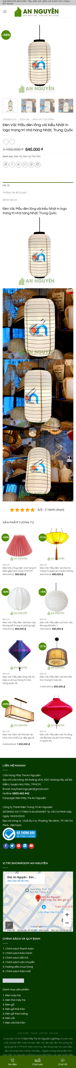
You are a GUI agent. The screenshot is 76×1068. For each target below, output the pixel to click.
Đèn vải (10, 1018)
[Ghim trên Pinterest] (31, 164)
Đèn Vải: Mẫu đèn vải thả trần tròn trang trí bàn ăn (56, 678)
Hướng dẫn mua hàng (19, 966)
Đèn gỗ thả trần (15, 1009)
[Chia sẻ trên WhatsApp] (6, 164)
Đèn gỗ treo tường (16, 1013)
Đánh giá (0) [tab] (10, 200)
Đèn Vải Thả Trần (43, 119)
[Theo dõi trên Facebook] (6, 846)
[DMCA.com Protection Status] (13, 980)
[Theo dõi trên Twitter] (12, 846)
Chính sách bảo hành (18, 953)
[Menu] (5, 11)
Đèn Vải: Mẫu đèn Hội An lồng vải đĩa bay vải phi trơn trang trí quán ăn (56, 737)
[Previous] (8, 60)
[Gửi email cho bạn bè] (25, 164)
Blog (34, 1033)
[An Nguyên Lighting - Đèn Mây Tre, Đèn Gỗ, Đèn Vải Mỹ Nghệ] (38, 11)
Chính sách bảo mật (18, 971)
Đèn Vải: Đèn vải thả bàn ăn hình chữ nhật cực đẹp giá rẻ (18, 736)
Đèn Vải (24, 119)
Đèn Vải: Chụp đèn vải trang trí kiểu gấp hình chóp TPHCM (19, 569)
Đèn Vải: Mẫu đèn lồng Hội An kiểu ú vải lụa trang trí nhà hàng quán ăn (19, 680)
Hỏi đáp (53, 1033)
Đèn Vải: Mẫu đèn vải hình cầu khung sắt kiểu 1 (56, 624)
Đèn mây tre (13, 995)
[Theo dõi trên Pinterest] (19, 846)
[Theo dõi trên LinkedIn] (25, 846)
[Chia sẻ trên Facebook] (12, 164)
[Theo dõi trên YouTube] (31, 846)
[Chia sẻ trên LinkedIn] (38, 164)
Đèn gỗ (9, 1004)
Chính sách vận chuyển (20, 962)
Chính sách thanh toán (19, 948)
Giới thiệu (24, 1033)
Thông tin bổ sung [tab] (14, 193)
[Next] (67, 60)
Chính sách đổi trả (16, 957)
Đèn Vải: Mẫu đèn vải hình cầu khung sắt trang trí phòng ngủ (19, 624)
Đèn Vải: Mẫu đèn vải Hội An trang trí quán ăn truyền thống (56, 569)
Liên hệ (43, 1033)
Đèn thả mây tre (15, 1000)
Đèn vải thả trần (15, 1022)
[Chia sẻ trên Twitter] (19, 164)
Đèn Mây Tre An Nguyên (31, 798)
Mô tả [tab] (6, 186)
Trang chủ (10, 119)
